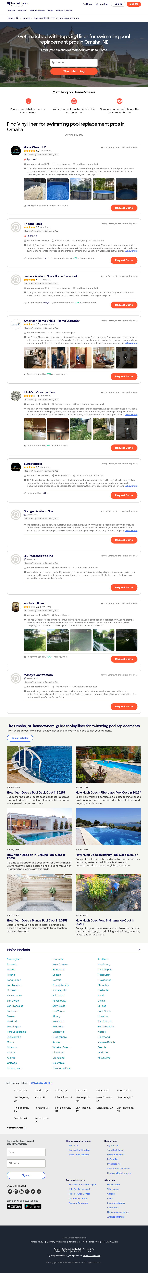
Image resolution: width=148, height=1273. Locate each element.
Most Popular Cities (16, 1083)
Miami (10, 1042)
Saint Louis (58, 1005)
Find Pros (73, 1145)
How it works (113, 1184)
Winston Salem (61, 1047)
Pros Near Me (114, 1164)
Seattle (102, 1047)
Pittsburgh (104, 974)
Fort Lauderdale (16, 1031)
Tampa (11, 1052)
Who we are (113, 1189)
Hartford (12, 1021)
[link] (74, 151)
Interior (11, 10)
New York (58, 1021)
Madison (103, 1052)
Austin (101, 995)
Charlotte (58, 1031)
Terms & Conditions (91, 1256)
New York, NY (125, 1097)
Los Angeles (14, 985)
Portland (103, 959)
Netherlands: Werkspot (93, 1242)
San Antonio (105, 1021)
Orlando (12, 1047)
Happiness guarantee (118, 1212)
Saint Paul (58, 995)
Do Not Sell (76, 1250)
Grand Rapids (60, 985)
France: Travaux (37, 1242)
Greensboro (59, 1037)
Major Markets (18, 950)
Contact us (113, 1207)
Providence (104, 980)
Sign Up (134, 3)
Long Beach (14, 980)
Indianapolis (14, 1068)
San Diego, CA (104, 1107)
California (66, 1250)
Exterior (22, 10)
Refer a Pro (112, 1159)
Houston (103, 1016)
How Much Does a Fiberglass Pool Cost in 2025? (108, 792)
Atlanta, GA (20, 1090)
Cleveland (58, 1057)
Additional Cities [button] (15, 1127)
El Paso (102, 1005)
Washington (14, 1026)
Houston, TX (124, 1090)
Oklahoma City (61, 1068)
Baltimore (58, 969)
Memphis (103, 985)
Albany (56, 1016)
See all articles (20, 738)
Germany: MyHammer (56, 1242)
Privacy (57, 1250)
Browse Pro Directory (79, 1150)
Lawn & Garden (37, 10)
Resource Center (115, 1154)
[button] (35, 189)
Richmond (104, 1037)
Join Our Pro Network (79, 1189)
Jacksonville (14, 1037)
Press (110, 1198)
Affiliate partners (115, 1217)
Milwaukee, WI (63, 1097)
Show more (131, 251)
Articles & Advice (64, 10)
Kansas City (59, 1000)
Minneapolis (59, 990)
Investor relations (116, 1203)
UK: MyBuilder (112, 1242)
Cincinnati (58, 1052)
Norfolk (102, 1031)
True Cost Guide (115, 1150)
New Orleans (60, 964)
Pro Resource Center (79, 1194)
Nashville (103, 990)
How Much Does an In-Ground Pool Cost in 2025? (36, 856)
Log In (118, 3)
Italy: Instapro (74, 1242)
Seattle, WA (21, 1118)
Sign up (26, 1175)
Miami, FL (40, 1097)
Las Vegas (58, 1011)
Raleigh (56, 1042)
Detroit (56, 980)
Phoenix (11, 964)
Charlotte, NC (43, 1090)
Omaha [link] (26, 18)
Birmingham (14, 959)
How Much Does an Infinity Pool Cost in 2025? (107, 855)
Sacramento (14, 995)
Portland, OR (42, 1107)
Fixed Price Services (79, 1154)
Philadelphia (105, 969)
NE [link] (17, 18)
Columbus (58, 1062)
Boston (56, 974)
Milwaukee (104, 1057)
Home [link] (10, 18)
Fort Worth (104, 1011)
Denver (11, 1016)
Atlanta (11, 1057)
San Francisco (15, 1005)
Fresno (11, 974)
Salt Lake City (106, 1026)
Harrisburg (104, 964)
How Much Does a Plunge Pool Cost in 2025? (37, 920)
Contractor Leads (78, 1198)
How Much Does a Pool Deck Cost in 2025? (36, 792)
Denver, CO (103, 1090)
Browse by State (40, 1082)
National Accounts (78, 1203)
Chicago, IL (61, 1090)
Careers (111, 1194)
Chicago (12, 1062)
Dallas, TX (81, 1090)
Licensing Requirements (119, 1173)
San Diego (13, 1000)
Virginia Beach (106, 1042)
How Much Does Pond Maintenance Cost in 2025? (105, 922)
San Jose (12, 1011)
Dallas (101, 1000)
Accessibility (88, 1250)
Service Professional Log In (82, 1184)
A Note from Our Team (118, 1168)
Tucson (11, 969)
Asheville (57, 1026)
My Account (113, 1145)
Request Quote (124, 207)
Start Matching (74, 71)
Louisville (57, 959)
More (50, 10)
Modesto (12, 990)
